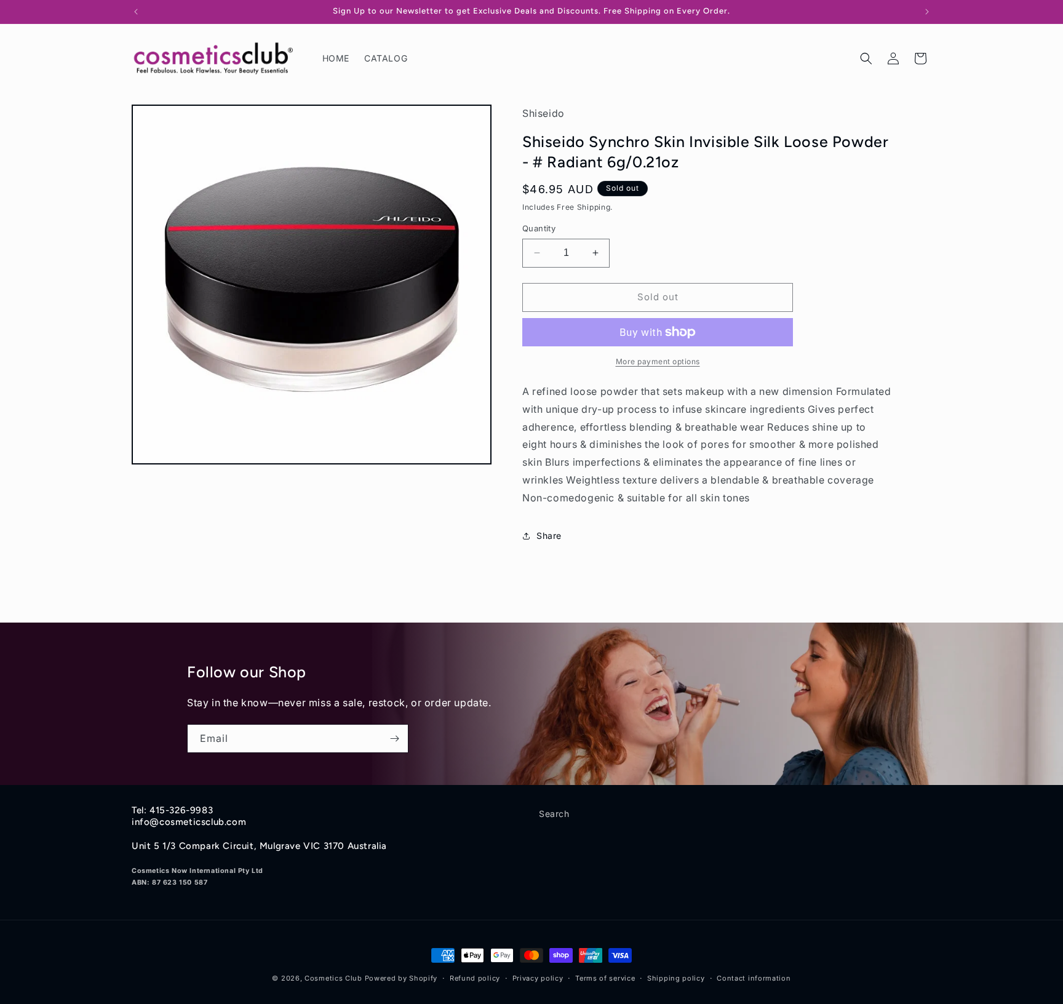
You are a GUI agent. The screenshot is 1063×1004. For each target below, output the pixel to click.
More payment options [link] (658, 361)
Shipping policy (676, 977)
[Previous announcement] (135, 11)
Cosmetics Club (333, 978)
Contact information (753, 977)
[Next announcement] (927, 11)
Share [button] (549, 535)
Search (554, 813)
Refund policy (475, 977)
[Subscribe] (394, 738)
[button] (866, 58)
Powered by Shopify (401, 978)
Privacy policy (537, 977)
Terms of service (605, 977)
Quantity (538, 228)
